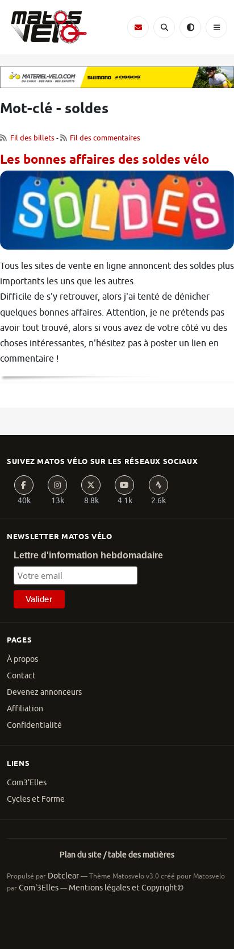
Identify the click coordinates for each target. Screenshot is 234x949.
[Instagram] (57, 485)
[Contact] (138, 27)
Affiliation (25, 709)
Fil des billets (32, 138)
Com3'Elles (27, 783)
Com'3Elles (38, 888)
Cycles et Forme (36, 799)
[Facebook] (24, 485)
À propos (22, 659)
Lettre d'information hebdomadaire (88, 555)
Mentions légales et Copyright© (126, 888)
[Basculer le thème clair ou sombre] (190, 27)
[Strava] (158, 485)
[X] (91, 485)
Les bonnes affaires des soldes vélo (104, 160)
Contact (21, 676)
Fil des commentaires (105, 138)
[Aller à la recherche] (164, 27)
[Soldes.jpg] (117, 214)
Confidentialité (34, 725)
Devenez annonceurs (44, 692)
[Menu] (216, 27)
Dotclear (63, 876)
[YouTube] (124, 485)
